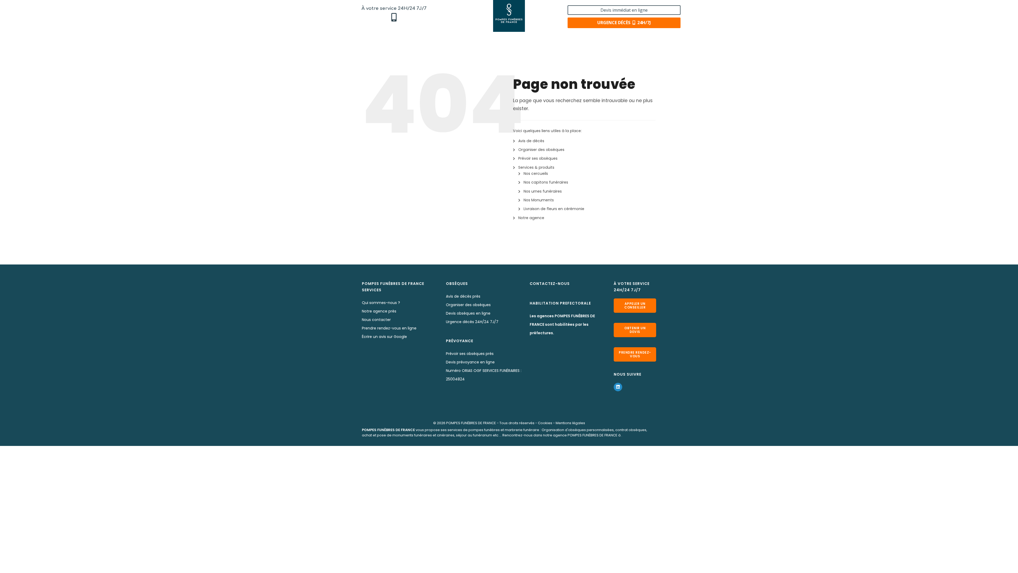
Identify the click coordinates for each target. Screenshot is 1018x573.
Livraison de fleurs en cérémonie (554, 208)
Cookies (545, 423)
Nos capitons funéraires (546, 182)
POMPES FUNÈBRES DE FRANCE (471, 423)
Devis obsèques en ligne (468, 313)
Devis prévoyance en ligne (470, 362)
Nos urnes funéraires (543, 191)
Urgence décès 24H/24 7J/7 (472, 321)
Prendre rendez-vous (635, 354)
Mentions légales (570, 423)
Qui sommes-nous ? (381, 302)
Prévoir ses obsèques (538, 158)
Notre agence (531, 217)
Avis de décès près (463, 296)
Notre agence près (379, 311)
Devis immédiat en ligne (624, 10)
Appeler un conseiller (635, 305)
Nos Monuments (539, 200)
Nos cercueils (536, 173)
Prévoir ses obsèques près (470, 353)
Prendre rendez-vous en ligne (389, 328)
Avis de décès (531, 141)
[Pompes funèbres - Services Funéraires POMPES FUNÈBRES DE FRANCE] (509, 16)
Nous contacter (376, 319)
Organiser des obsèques (541, 149)
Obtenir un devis (635, 330)
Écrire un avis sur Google (384, 336)
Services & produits (536, 167)
